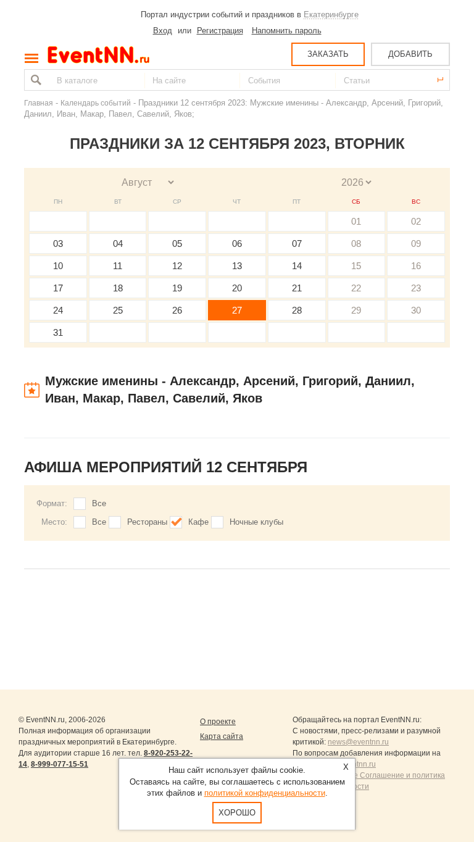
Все (99, 503)
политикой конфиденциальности (264, 793)
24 (58, 310)
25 (118, 310)
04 (118, 243)
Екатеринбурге (331, 14)
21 (297, 288)
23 (416, 288)
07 (297, 243)
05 (177, 243)
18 (118, 288)
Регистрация (220, 30)
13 (237, 266)
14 (297, 266)
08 (356, 243)
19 (177, 288)
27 (237, 310)
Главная (38, 103)
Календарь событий (95, 103)
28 (297, 310)
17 (58, 288)
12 (177, 266)
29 (356, 310)
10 (58, 266)
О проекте (218, 721)
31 (58, 332)
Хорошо (237, 812)
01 (356, 221)
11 (117, 266)
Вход (162, 30)
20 (237, 288)
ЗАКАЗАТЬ (328, 54)
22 (356, 288)
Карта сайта (221, 736)
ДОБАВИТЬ (410, 54)
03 (58, 243)
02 (416, 221)
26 (177, 310)
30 (416, 310)
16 (416, 266)
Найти (34, 80)
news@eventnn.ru (358, 742)
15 (356, 266)
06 (237, 243)
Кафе (198, 522)
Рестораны (147, 522)
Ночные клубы (256, 522)
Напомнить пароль (287, 30)
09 (416, 243)
